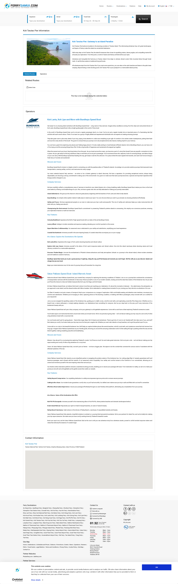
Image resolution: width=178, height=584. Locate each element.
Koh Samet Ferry (28, 520)
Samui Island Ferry (73, 530)
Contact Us (26, 549)
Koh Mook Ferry (37, 518)
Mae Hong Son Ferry (49, 523)
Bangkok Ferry (47, 508)
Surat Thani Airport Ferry (62, 532)
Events (66, 544)
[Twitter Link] (129, 509)
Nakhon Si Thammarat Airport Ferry (50, 525)
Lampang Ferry (80, 520)
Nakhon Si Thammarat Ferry (31, 525)
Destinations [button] (121, 6)
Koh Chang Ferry (66, 513)
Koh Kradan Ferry (38, 515)
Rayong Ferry (50, 530)
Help (139, 6)
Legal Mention (40, 547)
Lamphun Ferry (27, 523)
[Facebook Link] (125, 509)
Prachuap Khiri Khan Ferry (71, 528)
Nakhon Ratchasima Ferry (75, 523)
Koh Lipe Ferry (82, 515)
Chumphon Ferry (78, 508)
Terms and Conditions (52, 547)
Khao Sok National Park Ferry (41, 513)
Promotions (59, 544)
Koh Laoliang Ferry (60, 515)
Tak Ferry (61, 535)
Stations (132, 6)
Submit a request (97, 508)
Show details (35, 580)
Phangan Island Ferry (49, 528)
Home (101, 6)
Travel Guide (31, 547)
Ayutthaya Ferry (37, 508)
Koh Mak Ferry (27, 518)
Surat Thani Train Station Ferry (32, 535)
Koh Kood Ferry (27, 515)
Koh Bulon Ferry (55, 513)
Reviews (83, 544)
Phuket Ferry (59, 528)
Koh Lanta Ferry (49, 515)
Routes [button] (109, 6)
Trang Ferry (79, 535)
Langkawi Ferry (37, 523)
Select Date (31, 87)
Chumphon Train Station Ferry (31, 510)
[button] (166, 6)
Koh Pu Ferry (80, 518)
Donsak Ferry (45, 510)
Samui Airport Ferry (61, 530)
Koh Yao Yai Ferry (62, 520)
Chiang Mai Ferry (57, 508)
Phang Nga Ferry (36, 528)
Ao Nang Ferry (27, 508)
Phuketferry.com (28, 556)
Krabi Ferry (71, 520)
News (71, 544)
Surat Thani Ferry (49, 532)
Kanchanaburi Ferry (73, 510)
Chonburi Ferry (67, 508)
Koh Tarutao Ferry (39, 520)
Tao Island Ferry (70, 535)
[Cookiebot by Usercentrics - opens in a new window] (17, 580)
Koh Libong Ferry (72, 515)
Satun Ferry (83, 530)
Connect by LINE (97, 518)
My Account (150, 6)
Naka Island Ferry (61, 523)
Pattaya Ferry (27, 528)
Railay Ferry (26, 530)
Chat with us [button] (95, 511)
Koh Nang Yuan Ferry (49, 518)
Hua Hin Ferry (63, 510)
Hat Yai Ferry (54, 510)
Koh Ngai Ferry (61, 518)
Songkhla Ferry (38, 532)
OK (157, 567)
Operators (43, 74)
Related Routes (30, 74)
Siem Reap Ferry (28, 532)
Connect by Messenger (99, 513)
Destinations (31, 544)
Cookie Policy (73, 547)
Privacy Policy (64, 547)
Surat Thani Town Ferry (76, 532)
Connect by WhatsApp (99, 516)
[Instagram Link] (133, 509)
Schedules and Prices (42, 544)
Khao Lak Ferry (27, 513)
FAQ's (24, 547)
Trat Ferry (26, 537)
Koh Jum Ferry (76, 513)
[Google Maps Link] (125, 513)
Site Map (80, 547)
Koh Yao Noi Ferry (50, 520)
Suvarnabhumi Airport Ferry (50, 535)
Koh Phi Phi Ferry (71, 518)
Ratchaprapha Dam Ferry (38, 530)
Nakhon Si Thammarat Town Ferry (72, 525)
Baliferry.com (38, 556)
